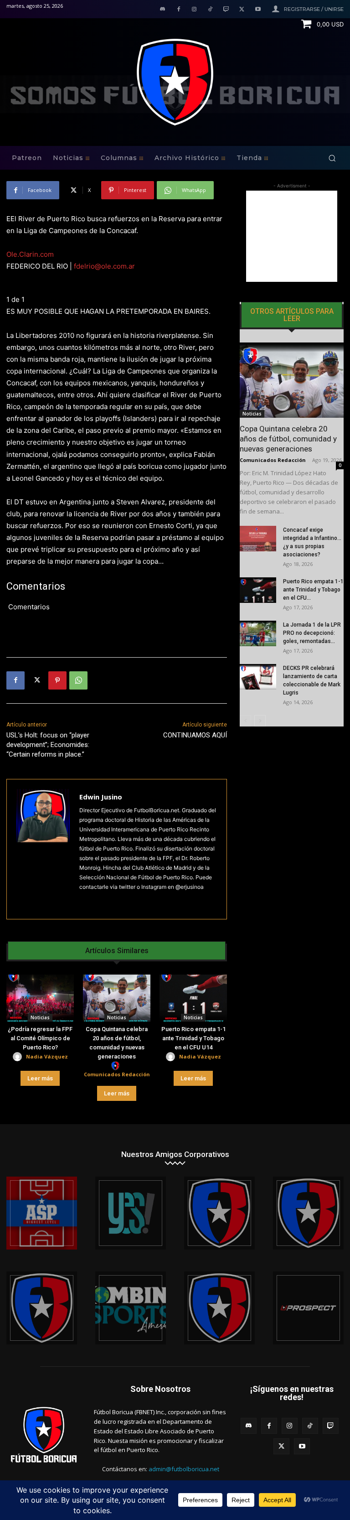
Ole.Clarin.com (30, 254)
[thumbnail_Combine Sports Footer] (130, 1307)
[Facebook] (178, 10)
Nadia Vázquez (47, 1056)
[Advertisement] (291, 236)
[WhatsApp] (78, 680)
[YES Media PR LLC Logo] (130, 1213)
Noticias (40, 1017)
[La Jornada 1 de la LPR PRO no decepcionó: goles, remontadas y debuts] (258, 633)
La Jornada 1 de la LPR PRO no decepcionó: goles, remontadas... (312, 633)
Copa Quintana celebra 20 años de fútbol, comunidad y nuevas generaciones (288, 438)
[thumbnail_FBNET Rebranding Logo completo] (219, 1213)
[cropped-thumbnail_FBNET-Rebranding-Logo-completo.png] (308, 1213)
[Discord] (162, 10)
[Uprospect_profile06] (308, 1307)
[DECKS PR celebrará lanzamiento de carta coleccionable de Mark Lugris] (258, 677)
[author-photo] (19, 1057)
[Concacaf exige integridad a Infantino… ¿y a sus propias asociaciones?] (258, 538)
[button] (332, 158)
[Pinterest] (57, 680)
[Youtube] (258, 10)
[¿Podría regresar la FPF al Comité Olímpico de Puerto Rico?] (40, 998)
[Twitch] (226, 10)
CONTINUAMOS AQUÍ (195, 735)
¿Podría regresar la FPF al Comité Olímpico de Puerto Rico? (40, 1038)
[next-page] (260, 720)
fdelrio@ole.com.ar (104, 266)
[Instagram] (194, 10)
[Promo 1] (41, 1213)
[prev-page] (245, 720)
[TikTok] (210, 10)
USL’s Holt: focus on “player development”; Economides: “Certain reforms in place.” (47, 744)
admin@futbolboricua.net (184, 1469)
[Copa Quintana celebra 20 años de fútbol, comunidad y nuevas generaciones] (116, 998)
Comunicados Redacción (117, 1074)
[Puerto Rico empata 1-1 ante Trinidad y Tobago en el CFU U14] (193, 998)
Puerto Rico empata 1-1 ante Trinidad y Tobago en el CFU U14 (193, 1038)
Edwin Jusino (100, 796)
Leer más (40, 1078)
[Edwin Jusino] (43, 849)
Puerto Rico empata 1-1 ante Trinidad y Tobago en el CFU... (313, 589)
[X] (242, 10)
